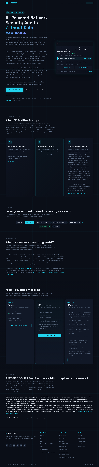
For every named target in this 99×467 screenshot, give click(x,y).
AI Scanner (64, 3)
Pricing (77, 3)
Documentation (63, 435)
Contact (80, 444)
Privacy (91, 464)
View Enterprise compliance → (76, 193)
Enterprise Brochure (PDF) (46, 444)
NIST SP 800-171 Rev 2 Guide (66, 457)
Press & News (81, 438)
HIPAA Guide (62, 441)
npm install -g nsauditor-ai (19, 325)
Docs (82, 3)
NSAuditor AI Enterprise (25, 268)
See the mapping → (43, 158)
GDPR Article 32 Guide (64, 454)
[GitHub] (7, 445)
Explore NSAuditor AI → (14, 90)
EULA (84, 464)
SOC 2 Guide (62, 438)
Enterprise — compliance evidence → (36, 90)
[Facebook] (17, 445)
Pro (41, 438)
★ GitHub (89, 3)
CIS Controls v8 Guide (64, 452)
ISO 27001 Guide (63, 449)
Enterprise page (24, 418)
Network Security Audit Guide (47, 452)
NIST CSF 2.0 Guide (64, 444)
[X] (10, 445)
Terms (87, 464)
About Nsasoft (81, 446)
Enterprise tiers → (79, 360)
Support (80, 435)
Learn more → (11, 161)
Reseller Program (82, 441)
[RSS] (24, 445)
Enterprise (71, 3)
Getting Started (44, 449)
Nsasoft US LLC (16, 464)
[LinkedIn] (14, 445)
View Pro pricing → (49, 335)
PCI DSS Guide (62, 446)
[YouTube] (21, 445)
